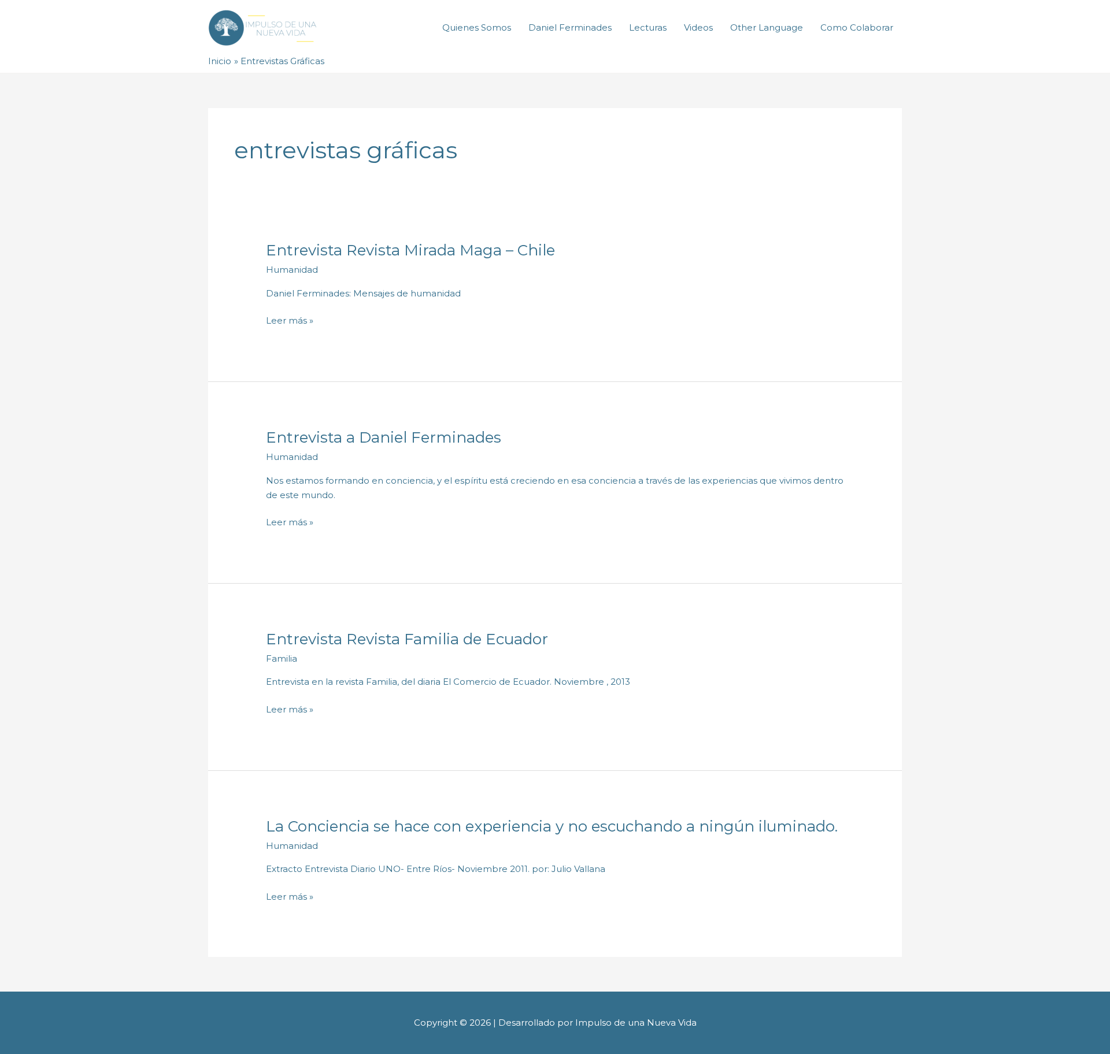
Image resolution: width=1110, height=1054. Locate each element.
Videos (698, 27)
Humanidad (292, 269)
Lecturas (648, 27)
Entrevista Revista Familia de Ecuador (407, 639)
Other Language (766, 27)
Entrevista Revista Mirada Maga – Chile (410, 250)
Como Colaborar (856, 27)
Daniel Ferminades (570, 27)
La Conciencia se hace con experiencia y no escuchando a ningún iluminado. (552, 826)
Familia (281, 658)
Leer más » (289, 320)
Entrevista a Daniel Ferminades (383, 437)
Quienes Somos (476, 27)
